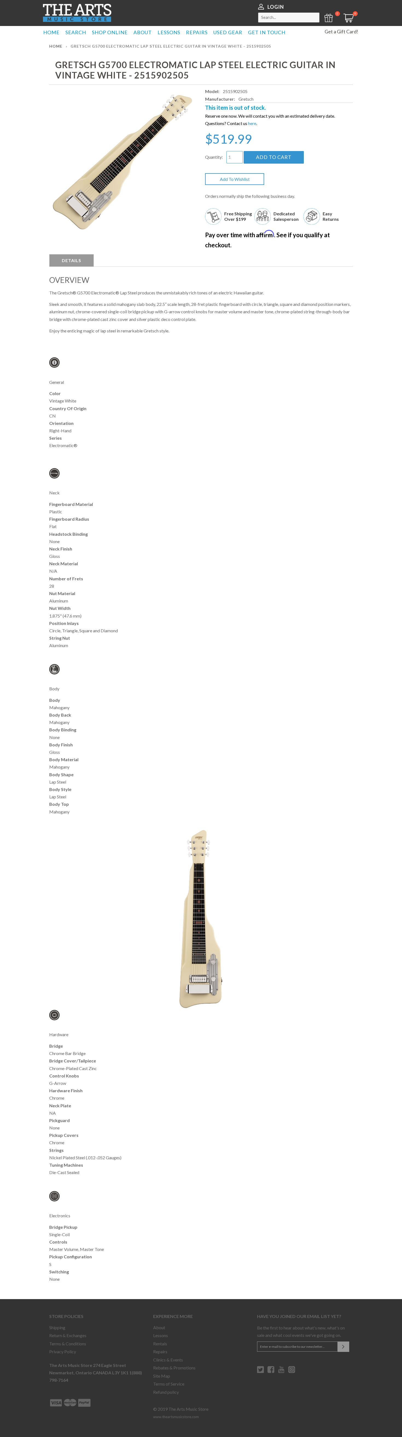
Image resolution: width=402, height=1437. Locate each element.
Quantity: (214, 157)
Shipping (57, 1327)
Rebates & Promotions (174, 1367)
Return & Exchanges (67, 1335)
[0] (347, 20)
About (159, 1327)
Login (275, 7)
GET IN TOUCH (267, 32)
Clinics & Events (168, 1359)
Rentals (160, 1343)
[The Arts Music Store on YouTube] (281, 1371)
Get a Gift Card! (341, 31)
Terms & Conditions (67, 1343)
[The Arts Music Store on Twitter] (260, 1371)
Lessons (160, 1335)
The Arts (77, 13)
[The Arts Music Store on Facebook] (270, 1371)
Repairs (160, 1351)
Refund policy (166, 1392)
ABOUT (142, 32)
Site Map (161, 1375)
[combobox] (288, 17)
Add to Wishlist (235, 179)
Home (55, 46)
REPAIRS (197, 32)
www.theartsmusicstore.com (176, 1417)
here (252, 123)
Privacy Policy (62, 1351)
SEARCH (75, 32)
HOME (51, 32)
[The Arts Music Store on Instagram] (291, 1371)
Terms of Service (168, 1383)
